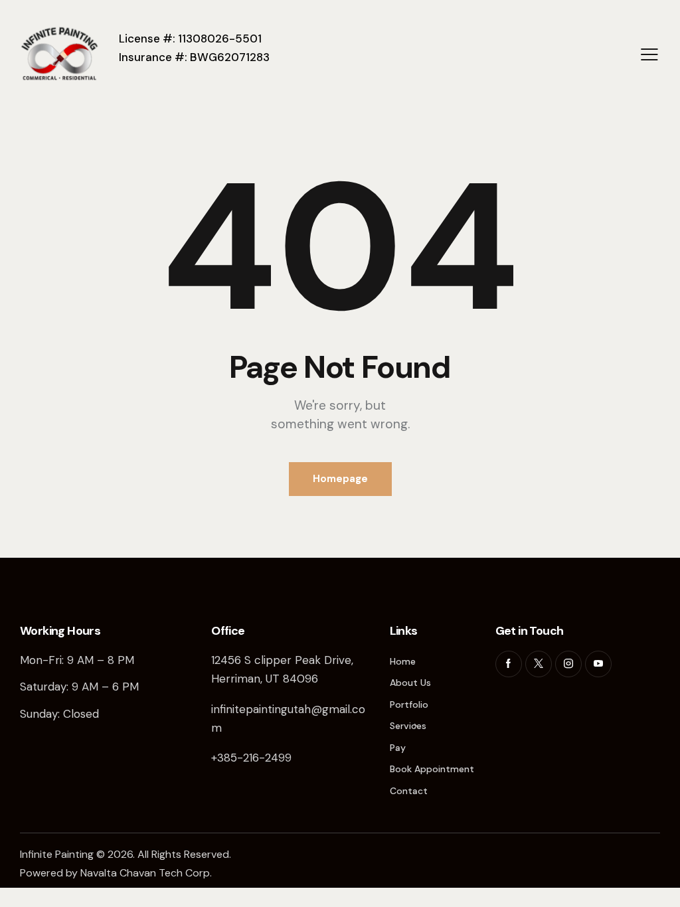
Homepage (340, 478)
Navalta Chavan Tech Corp (145, 873)
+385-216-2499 (251, 757)
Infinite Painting (57, 854)
